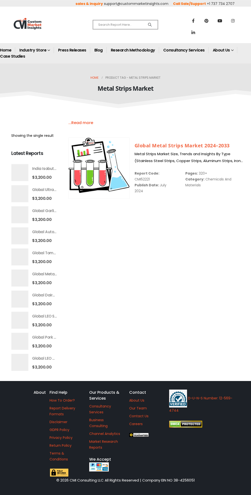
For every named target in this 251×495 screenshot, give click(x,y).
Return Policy (61, 445)
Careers (136, 423)
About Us (221, 50)
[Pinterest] (206, 20)
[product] (99, 168)
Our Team (138, 408)
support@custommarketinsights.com (136, 3)
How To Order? (62, 400)
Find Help (58, 392)
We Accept (100, 459)
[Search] (149, 25)
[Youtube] (220, 20)
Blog (98, 50)
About (40, 392)
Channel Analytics (104, 433)
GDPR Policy (59, 429)
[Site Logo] (37, 28)
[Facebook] (193, 20)
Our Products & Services (104, 395)
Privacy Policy (61, 437)
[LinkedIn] (193, 32)
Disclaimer (58, 421)
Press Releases (72, 50)
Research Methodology (133, 50)
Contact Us (139, 416)
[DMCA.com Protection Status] (205, 424)
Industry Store (32, 50)
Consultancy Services (184, 50)
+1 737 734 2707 (221, 3)
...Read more (80, 123)
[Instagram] (233, 20)
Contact (137, 392)
